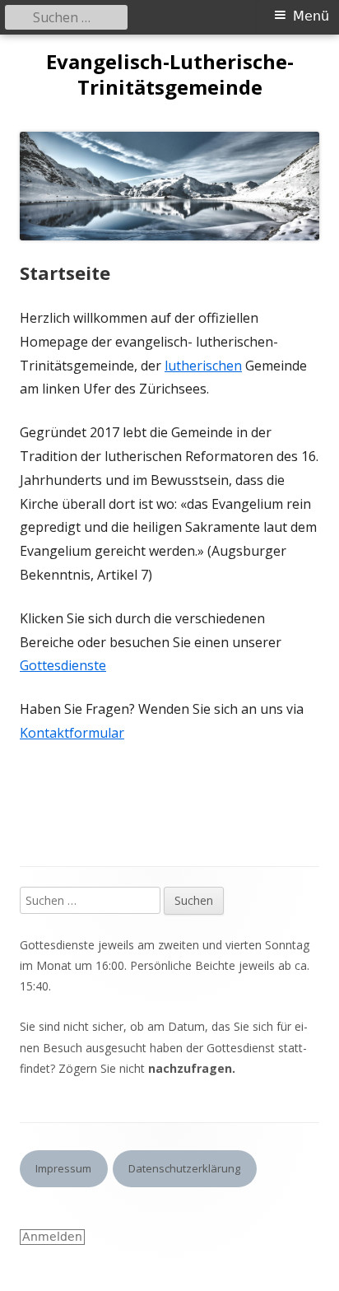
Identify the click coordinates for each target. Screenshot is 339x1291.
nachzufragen (190, 1068)
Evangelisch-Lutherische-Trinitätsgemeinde (170, 74)
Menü (311, 16)
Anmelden (52, 1236)
